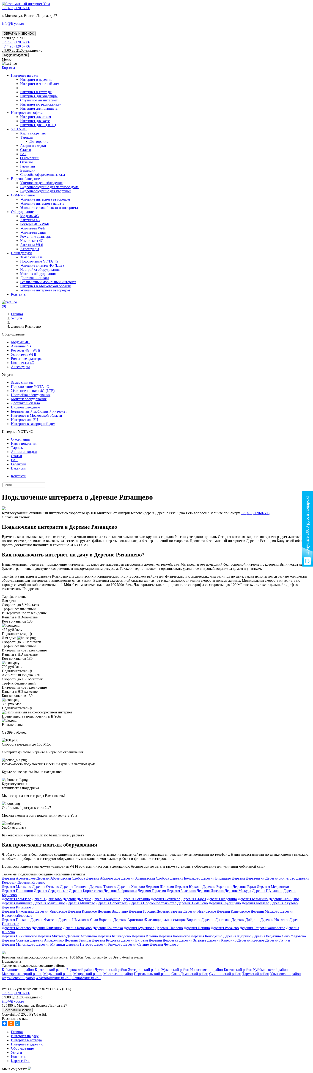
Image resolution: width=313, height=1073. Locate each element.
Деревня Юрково (188, 887)
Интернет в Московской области (45, 286)
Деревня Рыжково (108, 944)
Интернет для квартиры (39, 96)
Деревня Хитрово (131, 887)
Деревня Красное (250, 940)
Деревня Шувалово (267, 891)
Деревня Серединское (51, 891)
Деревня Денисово (216, 920)
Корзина (8, 68)
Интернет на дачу (24, 75)
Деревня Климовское (233, 911)
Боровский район (80, 970)
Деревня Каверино (221, 940)
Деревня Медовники (273, 887)
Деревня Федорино (222, 899)
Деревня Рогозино (135, 899)
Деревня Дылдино (77, 899)
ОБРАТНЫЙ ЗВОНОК (19, 33)
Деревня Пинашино (17, 891)
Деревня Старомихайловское (262, 928)
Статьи (25, 150)
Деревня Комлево (255, 903)
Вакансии (28, 170)
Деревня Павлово (169, 928)
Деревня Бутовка (134, 940)
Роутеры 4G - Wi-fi (34, 224)
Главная (17, 1032)
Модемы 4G (29, 216)
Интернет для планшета (39, 108)
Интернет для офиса (27, 113)
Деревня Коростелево (86, 891)
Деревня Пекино (197, 928)
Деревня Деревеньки (248, 878)
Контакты (18, 294)
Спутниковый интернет (39, 100)
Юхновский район (86, 978)
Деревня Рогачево (225, 928)
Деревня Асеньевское (19, 878)
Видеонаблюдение (25, 179)
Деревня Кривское (82, 911)
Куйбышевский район (270, 970)
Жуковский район (175, 970)
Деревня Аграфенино (47, 940)
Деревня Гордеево (152, 891)
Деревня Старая (193, 899)
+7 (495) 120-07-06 (255, 513)
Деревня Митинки (50, 944)
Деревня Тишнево (74, 887)
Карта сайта (20, 1061)
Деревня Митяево (52, 936)
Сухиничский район (225, 974)
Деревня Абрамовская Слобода (60, 878)
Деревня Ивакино (274, 920)
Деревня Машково (265, 911)
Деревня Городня (142, 911)
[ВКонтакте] (4, 1023)
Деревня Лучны (277, 940)
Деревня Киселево (16, 928)
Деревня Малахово (16, 887)
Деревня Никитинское (19, 936)
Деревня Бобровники (120, 891)
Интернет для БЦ (24, 420)
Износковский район (206, 970)
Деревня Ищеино (210, 891)
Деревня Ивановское (199, 911)
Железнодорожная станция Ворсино (172, 920)
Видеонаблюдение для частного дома (49, 187)
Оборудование (22, 212)
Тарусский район (255, 974)
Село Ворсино (101, 920)
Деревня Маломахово (18, 944)
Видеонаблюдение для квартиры (45, 191)
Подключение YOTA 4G (39, 261)
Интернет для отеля (35, 117)
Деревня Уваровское (51, 911)
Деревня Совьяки (15, 940)
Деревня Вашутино (113, 911)
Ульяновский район (285, 974)
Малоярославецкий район (22, 974)
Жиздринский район (144, 970)
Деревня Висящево (216, 878)
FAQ (23, 154)
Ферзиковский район (18, 978)
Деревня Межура (238, 891)
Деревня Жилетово (280, 878)
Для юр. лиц (39, 141)
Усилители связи (33, 232)
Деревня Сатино (136, 944)
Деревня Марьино (106, 899)
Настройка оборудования (40, 269)
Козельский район (238, 970)
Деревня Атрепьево (81, 936)
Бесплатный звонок (17, 1010)
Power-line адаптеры (36, 236)
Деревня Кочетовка (108, 928)
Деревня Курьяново (139, 928)
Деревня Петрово (79, 944)
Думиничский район (111, 970)
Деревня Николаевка (18, 911)
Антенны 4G (30, 220)
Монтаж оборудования (38, 274)
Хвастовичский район (53, 978)
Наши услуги (21, 253)
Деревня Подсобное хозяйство (152, 903)
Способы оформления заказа (42, 174)
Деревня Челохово (164, 944)
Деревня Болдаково (185, 878)
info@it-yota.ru (13, 23)
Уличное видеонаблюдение (41, 183)
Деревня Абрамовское (103, 878)
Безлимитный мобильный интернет (48, 282)
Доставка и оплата (34, 278)
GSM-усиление (23, 195)
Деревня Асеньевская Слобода (145, 878)
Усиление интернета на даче (42, 203)
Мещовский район (87, 974)
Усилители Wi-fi (32, 228)
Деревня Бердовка (106, 940)
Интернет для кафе (35, 121)
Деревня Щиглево (160, 887)
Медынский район (57, 974)
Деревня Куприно (237, 936)
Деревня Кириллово (17, 907)
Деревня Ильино (145, 936)
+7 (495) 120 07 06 (16, 993)
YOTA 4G (19, 129)
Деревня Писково (15, 920)
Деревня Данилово (47, 899)
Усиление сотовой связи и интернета (49, 208)
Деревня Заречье (169, 911)
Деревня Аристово (128, 920)
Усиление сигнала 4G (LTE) (42, 265)
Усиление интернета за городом (45, 199)
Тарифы (26, 137)
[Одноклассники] (11, 1023)
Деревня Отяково (45, 887)
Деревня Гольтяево (16, 899)
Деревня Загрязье (192, 940)
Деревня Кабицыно (284, 899)
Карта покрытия (33, 133)
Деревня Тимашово (192, 903)
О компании (29, 158)
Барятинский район (50, 970)
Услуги (16, 1052)
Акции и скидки (33, 146)
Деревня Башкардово (114, 936)
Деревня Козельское (174, 936)
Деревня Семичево (165, 899)
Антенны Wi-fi (31, 245)
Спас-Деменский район (189, 974)
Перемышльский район (152, 974)
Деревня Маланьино (49, 903)
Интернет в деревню (36, 79)
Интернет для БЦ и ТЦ (38, 125)
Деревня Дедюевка (163, 940)
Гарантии (27, 166)
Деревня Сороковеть (112, 903)
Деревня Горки (244, 887)
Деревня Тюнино (102, 887)
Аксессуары (29, 249)
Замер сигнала (31, 257)
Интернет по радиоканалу (40, 104)
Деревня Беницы (78, 940)
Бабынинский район (18, 970)
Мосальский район (118, 974)
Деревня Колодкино (206, 936)
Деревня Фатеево (43, 920)
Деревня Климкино (47, 928)
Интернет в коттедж (36, 92)
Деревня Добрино (245, 920)
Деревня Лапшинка (17, 903)
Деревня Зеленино (181, 891)
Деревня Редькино (266, 936)
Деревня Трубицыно (225, 903)
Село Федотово (294, 936)
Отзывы (26, 162)
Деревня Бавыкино (253, 899)
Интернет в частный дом (39, 84)
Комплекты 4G (32, 241)
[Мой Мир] (17, 1023)
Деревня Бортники (217, 887)
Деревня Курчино (31, 882)
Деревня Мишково (80, 903)
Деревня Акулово (284, 903)
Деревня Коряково (77, 928)
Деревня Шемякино (73, 920)
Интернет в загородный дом (33, 424)
